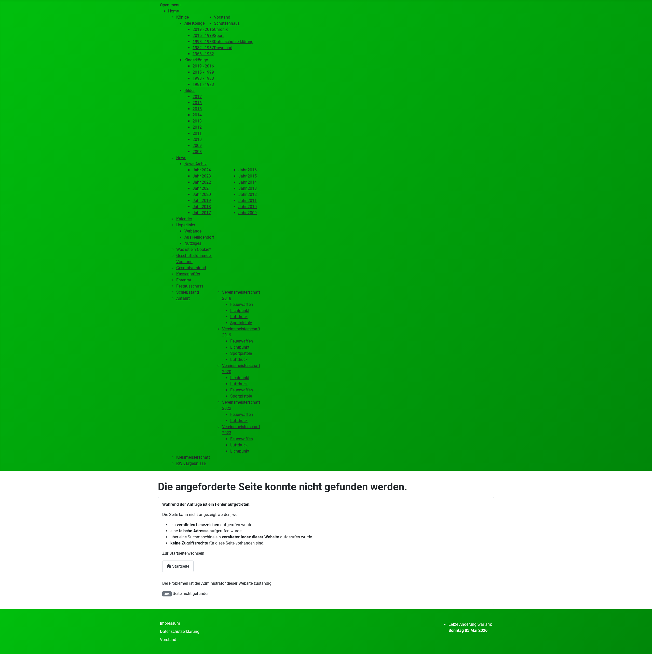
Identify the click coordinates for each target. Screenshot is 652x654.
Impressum (170, 623)
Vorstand (168, 639)
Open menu (170, 5)
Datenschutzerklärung (179, 631)
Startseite (180, 566)
